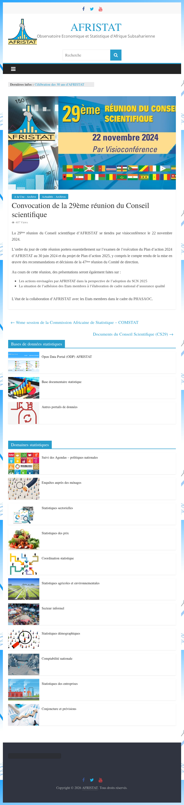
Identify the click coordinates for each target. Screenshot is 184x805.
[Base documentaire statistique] (23, 379)
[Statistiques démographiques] (23, 631)
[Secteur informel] (23, 606)
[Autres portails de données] (23, 404)
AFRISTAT (95, 26)
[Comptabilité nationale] (23, 656)
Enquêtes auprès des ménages (61, 482)
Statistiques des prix (55, 533)
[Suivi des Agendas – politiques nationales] (23, 455)
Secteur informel (53, 608)
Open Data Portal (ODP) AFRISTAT (67, 356)
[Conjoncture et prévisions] (23, 706)
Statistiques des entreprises (60, 683)
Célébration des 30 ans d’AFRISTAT (59, 84)
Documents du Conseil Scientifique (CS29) (133, 334)
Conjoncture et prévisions (59, 708)
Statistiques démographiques (61, 633)
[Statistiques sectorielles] (23, 505)
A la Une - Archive (25, 196)
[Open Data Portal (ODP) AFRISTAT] (23, 354)
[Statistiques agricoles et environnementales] (23, 581)
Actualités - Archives (54, 196)
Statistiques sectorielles (57, 508)
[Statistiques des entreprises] (23, 681)
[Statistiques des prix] (23, 531)
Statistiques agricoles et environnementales (70, 583)
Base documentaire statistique (61, 381)
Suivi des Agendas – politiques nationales (70, 457)
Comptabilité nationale (57, 658)
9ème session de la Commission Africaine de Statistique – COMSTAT (74, 322)
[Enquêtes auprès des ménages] (23, 480)
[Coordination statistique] (23, 556)
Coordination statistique (58, 558)
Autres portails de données (59, 407)
